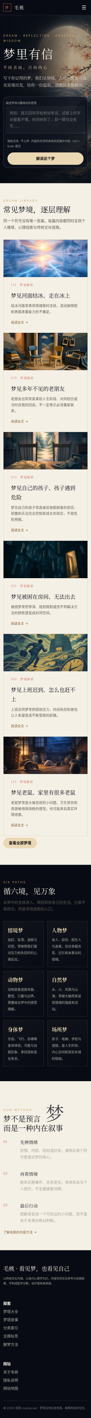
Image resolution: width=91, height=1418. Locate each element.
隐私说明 (10, 1380)
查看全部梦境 (20, 843)
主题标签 (10, 1336)
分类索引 (10, 1328)
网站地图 (10, 1388)
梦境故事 (10, 1319)
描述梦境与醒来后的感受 (21, 103)
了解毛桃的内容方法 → (20, 1232)
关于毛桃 (10, 1372)
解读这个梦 (45, 158)
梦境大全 (10, 1311)
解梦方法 (10, 1344)
